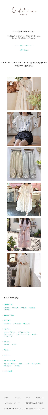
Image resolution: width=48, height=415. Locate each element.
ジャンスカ (17, 323)
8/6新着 (23, 308)
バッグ (27, 364)
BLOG (28, 397)
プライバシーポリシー (12, 403)
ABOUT (17, 397)
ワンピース (7, 320)
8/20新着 (7, 308)
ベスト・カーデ (9, 334)
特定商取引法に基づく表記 (34, 403)
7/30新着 (32, 308)
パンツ (14, 344)
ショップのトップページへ (24, 46)
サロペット (27, 323)
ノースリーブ (8, 336)
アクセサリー (8, 366)
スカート (6, 344)
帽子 (20, 364)
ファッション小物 (9, 360)
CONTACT (40, 397)
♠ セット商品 (8, 371)
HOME (7, 397)
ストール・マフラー (10, 364)
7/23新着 (7, 310)
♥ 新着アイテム (9, 304)
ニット (34, 334)
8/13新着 (15, 308)
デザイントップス (23, 332)
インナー (6, 355)
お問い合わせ (24, 50)
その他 (17, 366)
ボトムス (6, 341)
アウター (6, 350)
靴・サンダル (36, 364)
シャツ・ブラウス (9, 332)
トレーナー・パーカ (22, 334)
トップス (6, 329)
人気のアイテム (9, 315)
